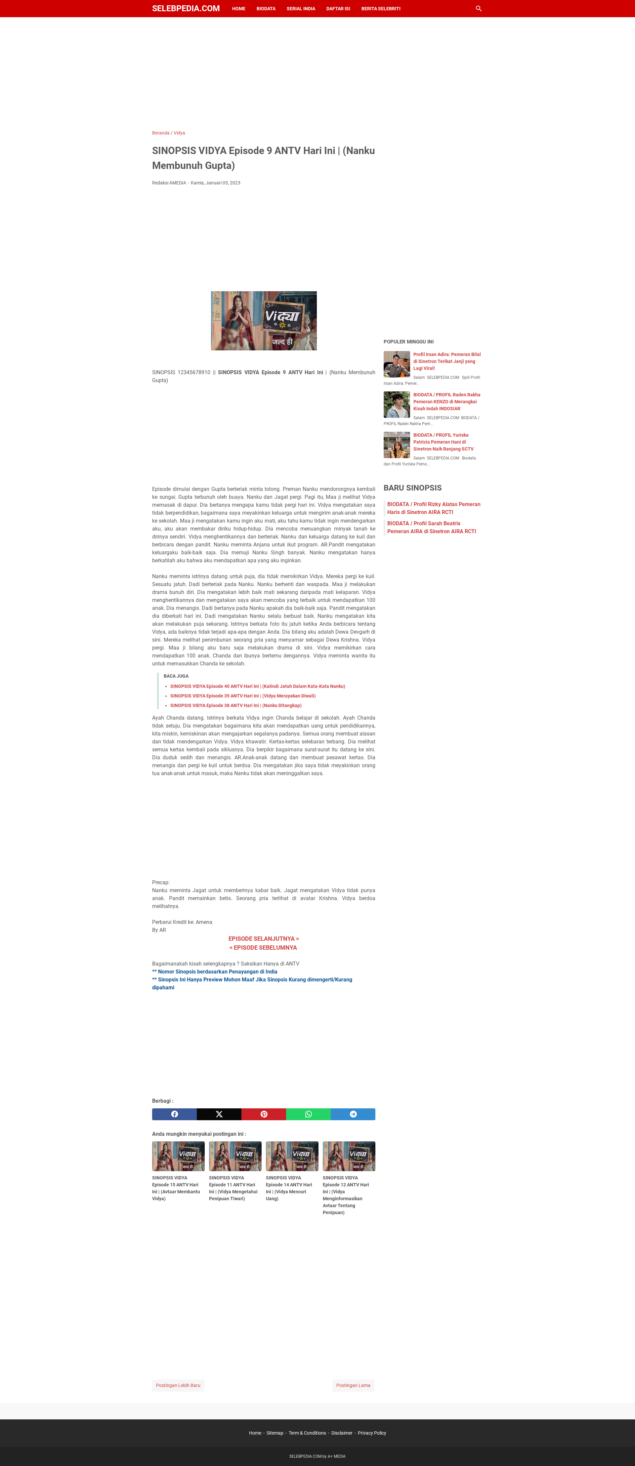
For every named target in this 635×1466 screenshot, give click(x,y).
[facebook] (174, 1114)
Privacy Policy (372, 1433)
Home (238, 8)
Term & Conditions (307, 1433)
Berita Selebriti (381, 8)
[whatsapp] (308, 1114)
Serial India (301, 8)
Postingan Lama (353, 1385)
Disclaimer (342, 1433)
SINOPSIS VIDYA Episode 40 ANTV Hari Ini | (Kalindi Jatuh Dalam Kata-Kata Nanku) (257, 686)
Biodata (266, 8)
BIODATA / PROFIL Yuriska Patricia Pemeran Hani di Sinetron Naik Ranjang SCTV (443, 442)
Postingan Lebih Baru (178, 1385)
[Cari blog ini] (479, 9)
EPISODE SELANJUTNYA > (264, 938)
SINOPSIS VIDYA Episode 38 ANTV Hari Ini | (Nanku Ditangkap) (236, 705)
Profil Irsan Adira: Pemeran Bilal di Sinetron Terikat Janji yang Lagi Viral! (447, 361)
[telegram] (353, 1114)
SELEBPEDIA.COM (186, 8)
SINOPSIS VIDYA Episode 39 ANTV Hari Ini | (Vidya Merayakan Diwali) (243, 695)
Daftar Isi (338, 8)
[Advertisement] (317, 73)
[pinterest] (263, 1114)
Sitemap (275, 1433)
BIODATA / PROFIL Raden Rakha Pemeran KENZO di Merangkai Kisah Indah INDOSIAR (447, 401)
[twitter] (219, 1114)
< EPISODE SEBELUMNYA (264, 947)
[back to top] (621, 1451)
